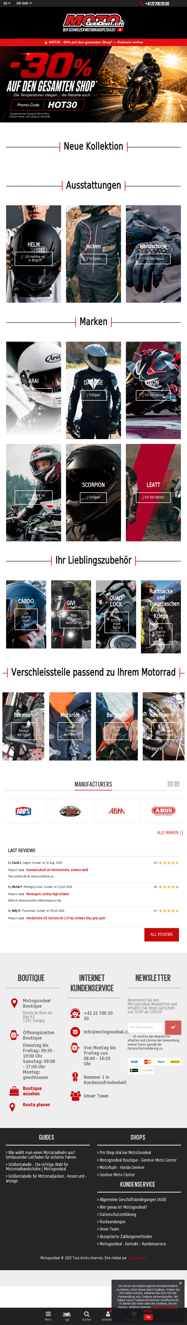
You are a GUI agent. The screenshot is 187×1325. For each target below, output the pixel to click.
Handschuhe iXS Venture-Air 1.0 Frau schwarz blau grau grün (65, 918)
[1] (160, 863)
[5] (177, 863)
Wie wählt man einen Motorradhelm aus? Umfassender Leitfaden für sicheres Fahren (41, 1155)
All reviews (161, 934)
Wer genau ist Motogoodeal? (123, 1207)
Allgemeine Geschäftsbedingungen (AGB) (133, 1200)
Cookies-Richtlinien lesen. (161, 1309)
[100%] (23, 811)
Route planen (36, 1105)
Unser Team (96, 1096)
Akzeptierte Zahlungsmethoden (125, 1237)
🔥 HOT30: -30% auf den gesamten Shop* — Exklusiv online (93, 42)
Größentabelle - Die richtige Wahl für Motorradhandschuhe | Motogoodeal (37, 1167)
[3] (169, 863)
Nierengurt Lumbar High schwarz (47, 894)
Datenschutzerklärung (117, 1214)
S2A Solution (137, 1258)
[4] (173, 863)
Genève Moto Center (117, 1175)
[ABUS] (163, 811)
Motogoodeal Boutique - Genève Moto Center (138, 1160)
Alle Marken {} (170, 833)
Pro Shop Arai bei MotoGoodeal (125, 1153)
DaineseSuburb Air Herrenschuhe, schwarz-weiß (57, 870)
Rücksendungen (112, 1222)
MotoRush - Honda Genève (121, 1167)
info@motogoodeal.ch (107, 1032)
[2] (165, 863)
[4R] (70, 811)
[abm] (117, 811)
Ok (148, 1317)
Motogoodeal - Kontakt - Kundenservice (132, 1244)
